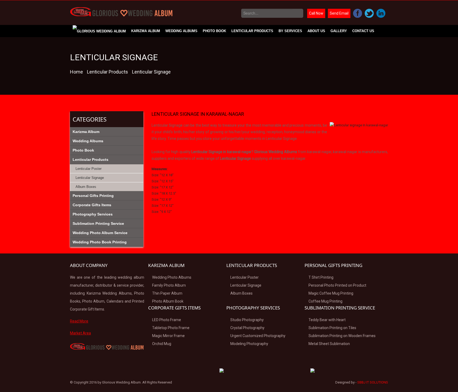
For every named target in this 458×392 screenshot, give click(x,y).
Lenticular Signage (151, 72)
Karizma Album (145, 31)
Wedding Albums (181, 31)
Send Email (339, 13)
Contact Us (363, 31)
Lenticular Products (252, 31)
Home (77, 72)
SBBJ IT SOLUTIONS (372, 382)
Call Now (316, 13)
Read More (79, 321)
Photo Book (214, 31)
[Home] (99, 31)
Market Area (80, 333)
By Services (290, 31)
